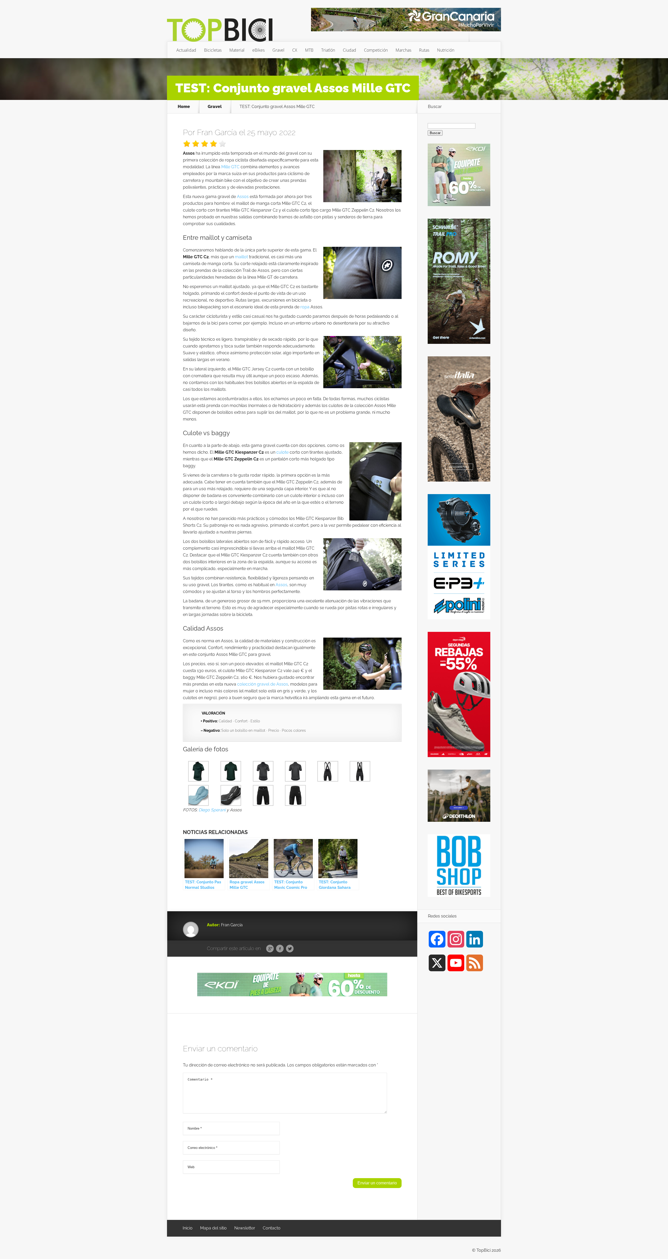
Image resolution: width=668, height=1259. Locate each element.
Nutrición (445, 50)
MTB (309, 50)
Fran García (217, 132)
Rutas (424, 50)
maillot (241, 256)
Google (270, 949)
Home (184, 107)
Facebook (280, 949)
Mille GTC (230, 166)
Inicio (188, 1228)
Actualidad (186, 50)
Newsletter (244, 1228)
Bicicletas (213, 50)
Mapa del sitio (213, 1228)
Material (236, 50)
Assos (243, 196)
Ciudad (349, 50)
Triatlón (328, 50)
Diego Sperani (212, 809)
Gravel (278, 50)
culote (282, 452)
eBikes (258, 50)
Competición (376, 50)
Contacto (272, 1228)
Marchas (403, 50)
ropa (304, 306)
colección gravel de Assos (262, 684)
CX (294, 50)
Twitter (290, 949)
